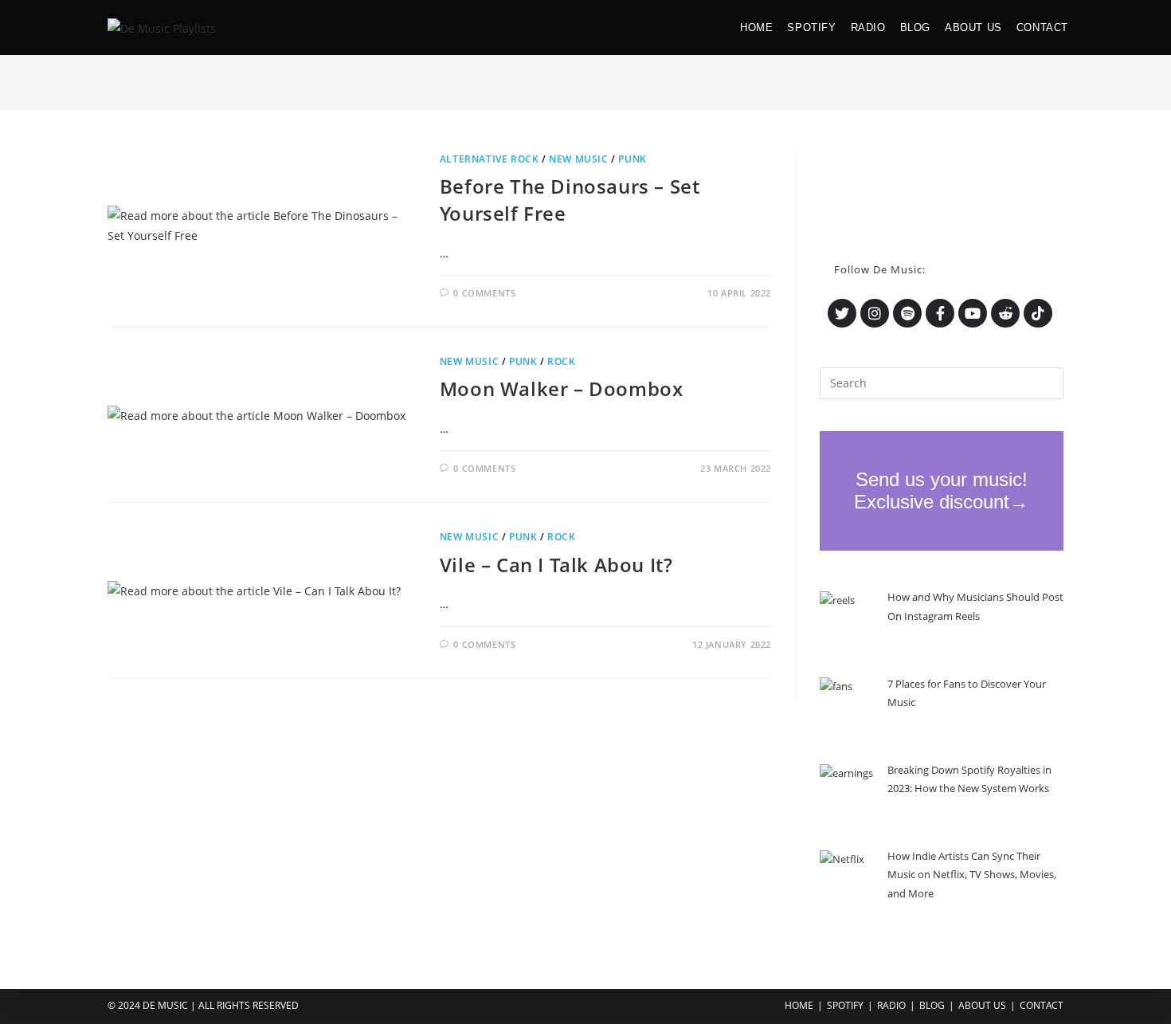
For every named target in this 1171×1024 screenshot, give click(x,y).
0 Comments (484, 293)
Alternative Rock (489, 159)
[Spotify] (907, 313)
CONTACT (1041, 1005)
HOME (799, 1005)
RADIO (891, 1005)
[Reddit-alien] (1005, 313)
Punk (632, 159)
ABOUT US (982, 1005)
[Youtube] (972, 313)
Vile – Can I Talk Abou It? (556, 564)
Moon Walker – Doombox (561, 388)
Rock (561, 361)
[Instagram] (874, 313)
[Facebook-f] (940, 313)
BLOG (932, 1005)
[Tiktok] (1038, 313)
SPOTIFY (845, 1005)
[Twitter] (842, 313)
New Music (578, 159)
